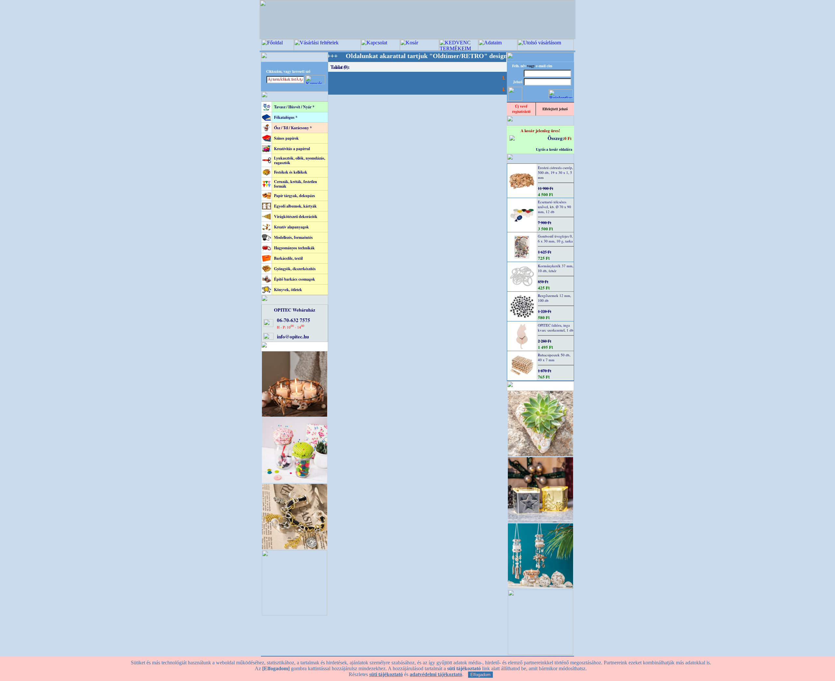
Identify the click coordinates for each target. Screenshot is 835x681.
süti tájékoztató (386, 674)
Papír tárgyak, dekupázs (294, 195)
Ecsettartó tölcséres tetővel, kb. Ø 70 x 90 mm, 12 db (554, 206)
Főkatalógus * (285, 117)
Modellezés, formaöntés (293, 237)
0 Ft (567, 138)
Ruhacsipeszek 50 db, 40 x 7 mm (554, 357)
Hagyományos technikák (294, 248)
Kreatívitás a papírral (292, 148)
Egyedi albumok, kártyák (295, 206)
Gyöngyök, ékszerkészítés (295, 268)
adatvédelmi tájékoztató (436, 674)
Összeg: (556, 138)
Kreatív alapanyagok (291, 227)
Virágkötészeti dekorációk (295, 216)
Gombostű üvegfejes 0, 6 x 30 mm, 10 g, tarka (555, 238)
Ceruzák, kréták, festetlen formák (295, 184)
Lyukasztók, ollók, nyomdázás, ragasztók (299, 160)
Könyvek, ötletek (288, 289)
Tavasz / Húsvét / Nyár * (294, 107)
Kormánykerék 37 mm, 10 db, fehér (555, 268)
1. (503, 77)
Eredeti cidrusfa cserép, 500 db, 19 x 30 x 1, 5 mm (555, 172)
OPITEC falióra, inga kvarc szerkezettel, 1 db (555, 328)
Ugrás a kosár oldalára (554, 149)
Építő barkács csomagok (294, 279)
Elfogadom (480, 674)
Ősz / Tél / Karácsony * (293, 128)
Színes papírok (286, 138)
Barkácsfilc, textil (288, 258)
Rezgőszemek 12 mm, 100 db (554, 298)
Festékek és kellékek (290, 172)
